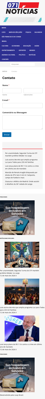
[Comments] (35, 145)
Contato (5, 59)
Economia (16, 46)
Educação (27, 46)
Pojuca (28, 32)
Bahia (4, 28)
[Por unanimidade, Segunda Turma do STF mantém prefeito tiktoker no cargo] (22, 266)
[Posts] (9, 145)
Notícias (32, 55)
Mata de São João (15, 32)
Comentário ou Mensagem (14, 112)
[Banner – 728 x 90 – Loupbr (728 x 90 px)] (22, 20)
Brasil (4, 41)
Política (22, 55)
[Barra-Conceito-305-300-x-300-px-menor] (17, 233)
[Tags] (22, 145)
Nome (4, 95)
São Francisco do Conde (11, 37)
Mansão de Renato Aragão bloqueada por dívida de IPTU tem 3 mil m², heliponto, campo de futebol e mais (21, 175)
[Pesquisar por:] (22, 64)
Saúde (36, 46)
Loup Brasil (19, 395)
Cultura (5, 46)
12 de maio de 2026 (7, 275)
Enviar (7, 134)
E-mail (6, 100)
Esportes (22, 50)
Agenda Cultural (8, 55)
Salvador (38, 32)
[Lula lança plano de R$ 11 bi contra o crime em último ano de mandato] (22, 340)
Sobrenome (28, 95)
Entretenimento (8, 50)
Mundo (32, 50)
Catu (3, 32)
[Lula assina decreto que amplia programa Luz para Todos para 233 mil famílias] (22, 303)
